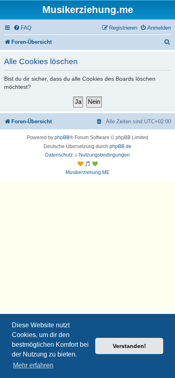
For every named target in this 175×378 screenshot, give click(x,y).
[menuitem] (22, 28)
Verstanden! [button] (129, 346)
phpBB (62, 137)
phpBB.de (120, 146)
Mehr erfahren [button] (33, 365)
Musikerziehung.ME (87, 172)
